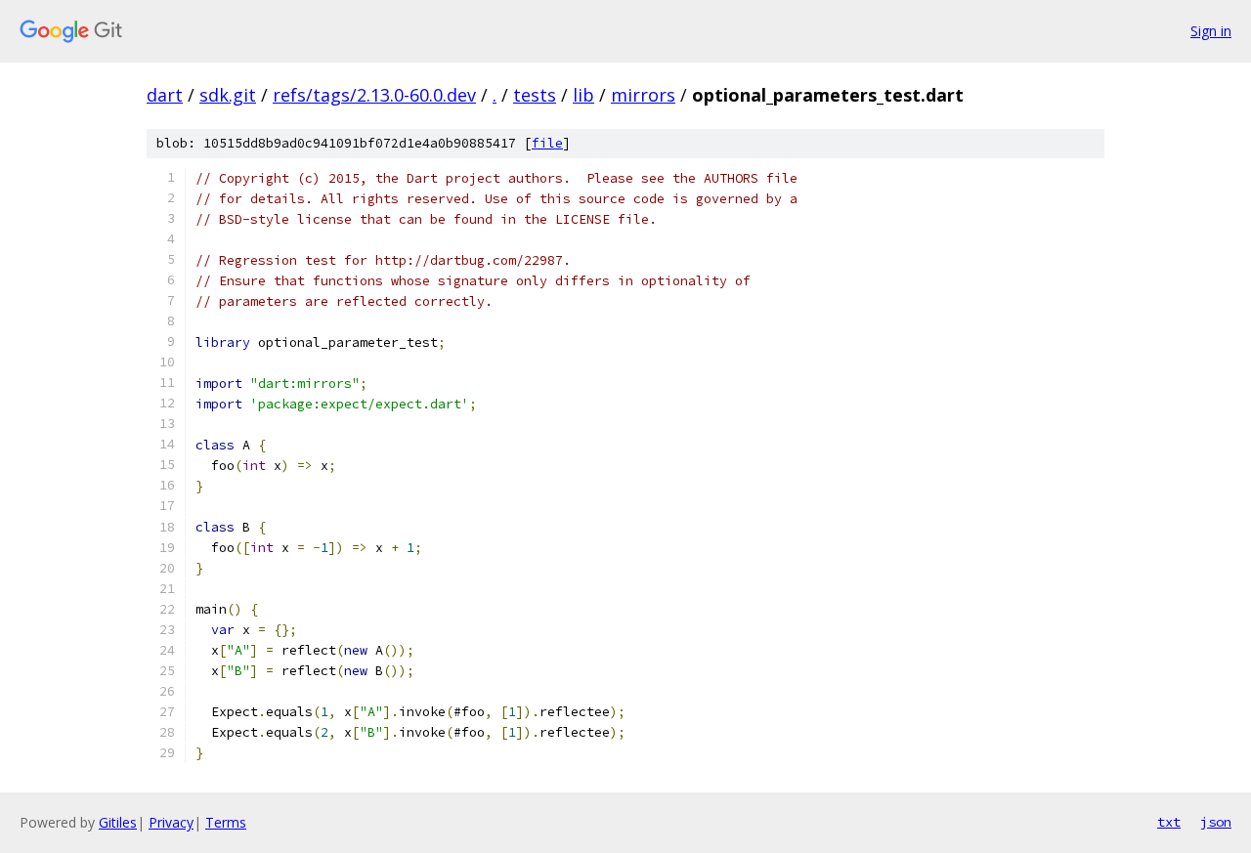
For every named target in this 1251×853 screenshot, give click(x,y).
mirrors (643, 95)
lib (583, 95)
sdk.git (227, 95)
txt (1169, 822)
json (1215, 822)
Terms (225, 822)
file (547, 143)
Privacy (171, 822)
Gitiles (118, 822)
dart (165, 95)
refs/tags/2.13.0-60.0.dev (374, 95)
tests (534, 95)
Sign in (1210, 30)
